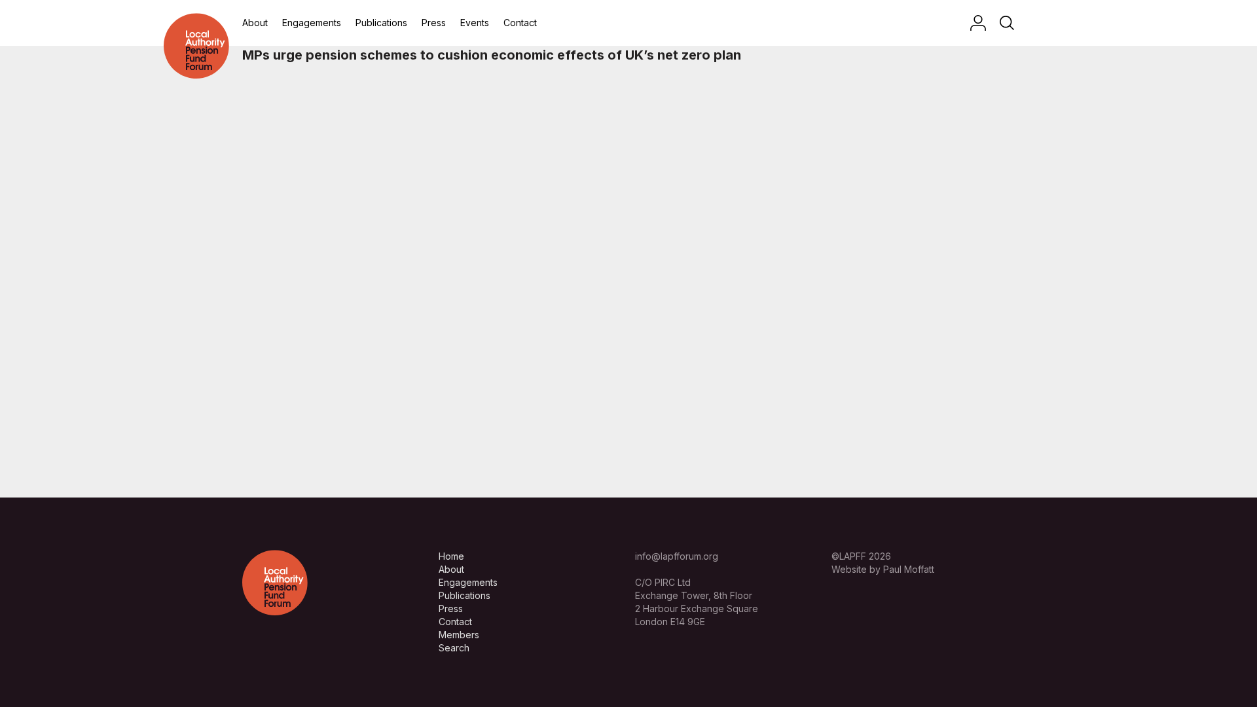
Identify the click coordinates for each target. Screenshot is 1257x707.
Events (474, 22)
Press (434, 22)
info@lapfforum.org (676, 556)
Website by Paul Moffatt (882, 569)
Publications (381, 22)
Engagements (311, 22)
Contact (520, 22)
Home (451, 556)
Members (459, 634)
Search (454, 647)
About (255, 22)
